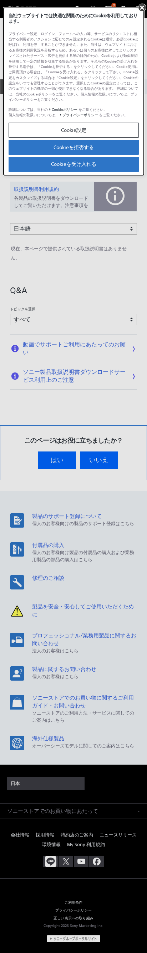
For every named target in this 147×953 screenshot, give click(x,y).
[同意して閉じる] (142, 7)
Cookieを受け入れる (73, 164)
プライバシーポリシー (80, 115)
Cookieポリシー (64, 109)
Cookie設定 (73, 130)
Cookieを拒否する (74, 147)
